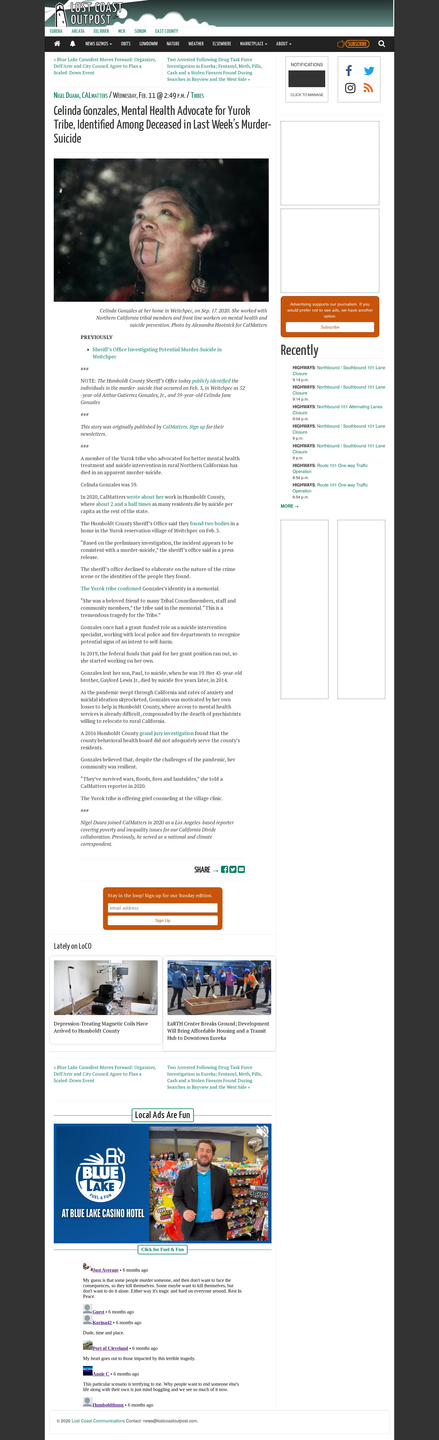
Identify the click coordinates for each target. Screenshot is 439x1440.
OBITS (126, 44)
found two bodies (209, 523)
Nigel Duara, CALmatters (81, 96)
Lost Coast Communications (98, 1421)
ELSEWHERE (222, 44)
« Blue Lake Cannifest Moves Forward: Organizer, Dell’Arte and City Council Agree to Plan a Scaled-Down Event (105, 66)
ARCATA (78, 31)
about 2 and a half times (123, 504)
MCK (121, 31)
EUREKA (56, 31)
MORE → (290, 506)
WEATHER (196, 44)
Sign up (197, 426)
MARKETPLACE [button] (252, 44)
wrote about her (145, 497)
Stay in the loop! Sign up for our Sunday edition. (160, 895)
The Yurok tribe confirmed (111, 588)
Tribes (197, 96)
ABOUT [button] (282, 44)
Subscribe (330, 327)
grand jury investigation (166, 733)
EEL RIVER (101, 31)
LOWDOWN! (148, 44)
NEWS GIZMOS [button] (97, 44)
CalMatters (175, 426)
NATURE (173, 44)
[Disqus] (163, 1334)
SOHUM (140, 31)
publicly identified (211, 381)
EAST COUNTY (166, 31)
